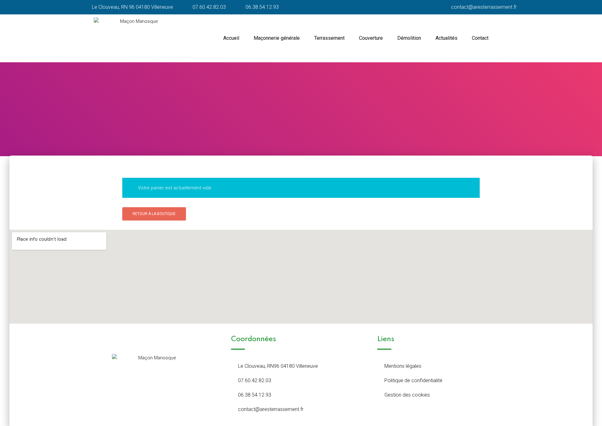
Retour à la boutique (154, 214)
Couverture (371, 38)
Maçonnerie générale (277, 38)
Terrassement (329, 38)
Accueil (231, 38)
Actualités (446, 38)
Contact (480, 38)
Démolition (409, 38)
